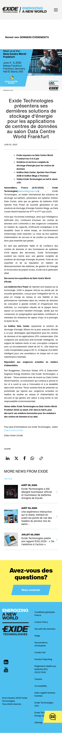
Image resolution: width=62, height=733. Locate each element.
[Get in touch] (52, 716)
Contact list (39, 652)
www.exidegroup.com (28, 191)
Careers (38, 679)
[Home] (25, 9)
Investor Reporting (43, 659)
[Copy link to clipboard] (41, 458)
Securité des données (44, 628)
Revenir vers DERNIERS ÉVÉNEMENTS (27, 37)
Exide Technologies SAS (43, 704)
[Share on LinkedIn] (8, 458)
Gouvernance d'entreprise (41, 644)
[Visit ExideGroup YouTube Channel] (6, 670)
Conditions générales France (44, 614)
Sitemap (38, 722)
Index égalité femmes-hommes (45, 694)
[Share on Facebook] (24, 458)
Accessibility (40, 685)
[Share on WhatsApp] (32, 458)
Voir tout (8, 478)
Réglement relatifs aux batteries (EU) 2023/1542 (45, 669)
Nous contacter (31, 590)
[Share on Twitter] (16, 458)
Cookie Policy (41, 622)
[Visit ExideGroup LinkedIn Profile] (6, 662)
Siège (37, 635)
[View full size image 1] (31, 69)
